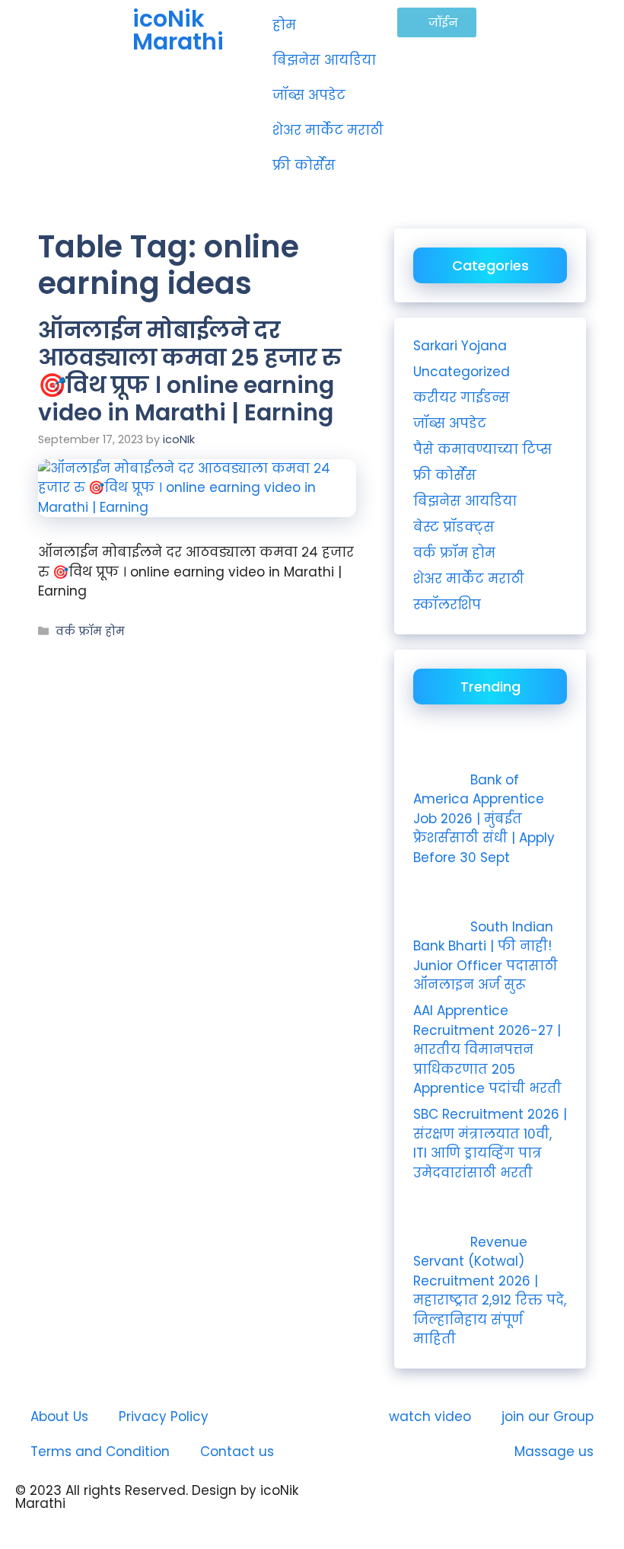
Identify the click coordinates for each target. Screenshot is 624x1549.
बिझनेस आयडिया (324, 60)
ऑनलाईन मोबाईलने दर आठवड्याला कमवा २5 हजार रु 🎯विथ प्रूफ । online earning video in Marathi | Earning (189, 371)
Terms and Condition (100, 1451)
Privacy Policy (164, 1416)
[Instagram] (380, 1503)
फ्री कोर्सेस (304, 165)
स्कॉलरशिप (447, 605)
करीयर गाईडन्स (461, 397)
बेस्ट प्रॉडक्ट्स (454, 527)
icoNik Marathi (178, 30)
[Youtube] (339, 1503)
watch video (430, 1416)
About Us (59, 1416)
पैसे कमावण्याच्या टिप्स (482, 449)
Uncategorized (461, 371)
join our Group (547, 1416)
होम (284, 25)
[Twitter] (464, 1503)
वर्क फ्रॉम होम (90, 631)
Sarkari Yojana (460, 346)
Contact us (237, 1451)
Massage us (554, 1451)
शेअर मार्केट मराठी (328, 130)
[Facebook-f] (422, 1503)
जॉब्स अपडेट (308, 95)
